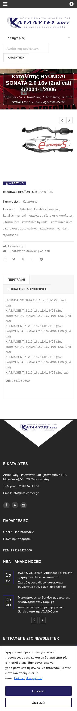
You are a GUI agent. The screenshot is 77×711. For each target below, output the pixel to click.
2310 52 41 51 (29, 486)
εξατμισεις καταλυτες (58, 215)
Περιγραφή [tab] (16, 279)
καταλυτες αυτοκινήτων (21, 228)
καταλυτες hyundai (35, 222)
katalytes (35, 215)
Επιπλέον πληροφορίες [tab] (27, 289)
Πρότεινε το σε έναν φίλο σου (29, 250)
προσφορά (10, 235)
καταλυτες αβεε (61, 222)
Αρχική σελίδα (13, 97)
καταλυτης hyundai (53, 228)
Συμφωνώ (38, 691)
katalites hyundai (46, 209)
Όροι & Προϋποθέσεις (18, 532)
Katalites (25, 209)
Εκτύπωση (15, 246)
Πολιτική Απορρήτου (28, 678)
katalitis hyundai (14, 215)
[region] (38, 678)
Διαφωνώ (38, 702)
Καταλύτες (34, 97)
